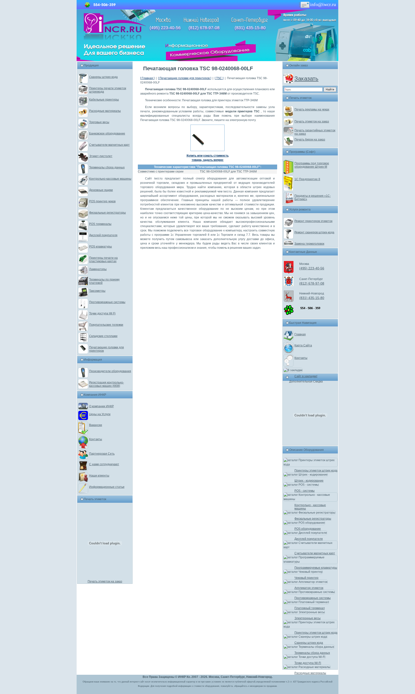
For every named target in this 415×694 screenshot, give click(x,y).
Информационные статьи (106, 487)
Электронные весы (307, 618)
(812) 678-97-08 (204, 27)
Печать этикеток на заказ (105, 581)
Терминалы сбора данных (107, 167)
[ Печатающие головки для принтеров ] (184, 78)
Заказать (306, 78)
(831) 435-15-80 (250, 27)
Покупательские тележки (106, 324)
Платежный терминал (309, 608)
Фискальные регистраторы (107, 212)
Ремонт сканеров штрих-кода (314, 232)
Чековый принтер (306, 577)
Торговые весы (99, 122)
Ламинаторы (98, 269)
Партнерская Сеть (102, 453)
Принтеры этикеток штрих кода (315, 470)
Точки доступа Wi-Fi (307, 663)
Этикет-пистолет (100, 156)
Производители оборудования (110, 371)
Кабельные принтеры (104, 99)
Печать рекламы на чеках (311, 109)
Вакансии (95, 425)
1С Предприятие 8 (307, 179)
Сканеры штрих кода (103, 77)
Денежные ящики (101, 190)
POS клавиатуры (100, 246)
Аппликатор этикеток (308, 588)
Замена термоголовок (309, 243)
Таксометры (97, 291)
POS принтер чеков (102, 201)
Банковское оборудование (107, 133)
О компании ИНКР (101, 406)
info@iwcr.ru (323, 4)
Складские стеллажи (103, 336)
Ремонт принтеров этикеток (313, 221)
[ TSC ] (219, 78)
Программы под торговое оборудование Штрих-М (311, 165)
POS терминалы (100, 224)
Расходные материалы (105, 111)
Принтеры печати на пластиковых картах (103, 259)
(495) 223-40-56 (165, 27)
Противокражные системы (107, 302)
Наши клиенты (99, 475)
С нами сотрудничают (104, 464)
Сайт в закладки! (305, 376)
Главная (300, 334)
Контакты (95, 439)
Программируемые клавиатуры (315, 567)
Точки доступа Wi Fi (102, 313)
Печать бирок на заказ (309, 139)
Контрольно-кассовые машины (110, 178)
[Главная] (115, 39)
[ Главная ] (147, 78)
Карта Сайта (303, 345)
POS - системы (304, 490)
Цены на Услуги (99, 414)
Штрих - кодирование (308, 480)
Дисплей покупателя (103, 235)
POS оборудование (307, 528)
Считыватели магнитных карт (109, 144)
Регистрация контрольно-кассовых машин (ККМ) (106, 384)
